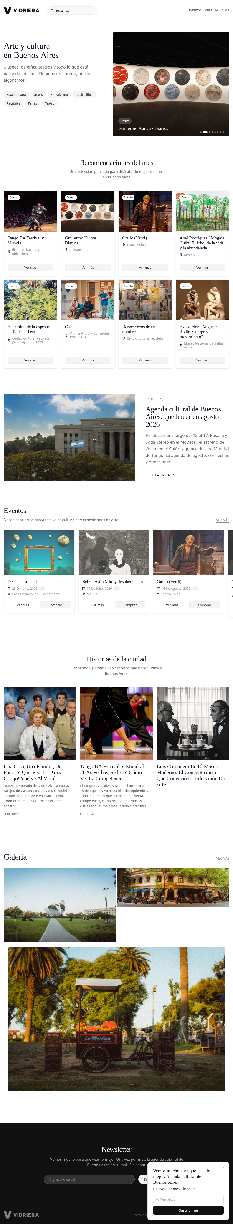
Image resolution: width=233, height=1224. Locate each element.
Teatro (49, 103)
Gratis (38, 94)
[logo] (21, 10)
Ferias (32, 103)
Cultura (211, 10)
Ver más (30, 267)
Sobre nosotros (144, 1215)
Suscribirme (188, 1210)
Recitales (13, 103)
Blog (225, 10)
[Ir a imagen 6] (217, 132)
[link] (39, 571)
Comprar (55, 605)
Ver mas (222, 858)
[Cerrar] (223, 1168)
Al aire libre (84, 94)
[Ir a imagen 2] (203, 132)
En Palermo (59, 94)
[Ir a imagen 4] (212, 132)
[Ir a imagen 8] (223, 132)
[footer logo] (21, 1215)
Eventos (195, 10)
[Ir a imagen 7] (220, 132)
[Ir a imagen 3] (208, 132)
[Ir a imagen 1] (201, 132)
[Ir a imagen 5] (215, 132)
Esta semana (16, 94)
